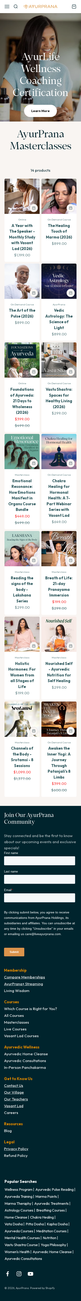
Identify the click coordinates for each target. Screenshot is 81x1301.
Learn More (40, 111)
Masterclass (22, 474)
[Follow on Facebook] (7, 1274)
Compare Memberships (24, 977)
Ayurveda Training (18, 1196)
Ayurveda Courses (18, 1231)
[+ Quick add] (34, 208)
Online (22, 219)
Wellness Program (18, 1189)
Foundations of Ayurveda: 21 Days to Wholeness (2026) (22, 401)
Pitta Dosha (35, 1224)
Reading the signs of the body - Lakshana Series (22, 589)
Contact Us (13, 1085)
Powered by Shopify (42, 1288)
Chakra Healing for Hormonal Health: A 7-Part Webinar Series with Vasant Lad (59, 498)
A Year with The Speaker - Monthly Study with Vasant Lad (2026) (22, 237)
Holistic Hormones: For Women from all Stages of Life (22, 675)
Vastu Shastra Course (21, 1245)
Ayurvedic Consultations (23, 1258)
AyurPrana (59, 304)
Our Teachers (16, 1099)
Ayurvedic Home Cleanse (52, 1252)
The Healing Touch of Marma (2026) (59, 231)
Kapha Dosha (57, 1224)
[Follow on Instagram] (19, 1274)
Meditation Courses (51, 1231)
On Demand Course (59, 219)
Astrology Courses (18, 1210)
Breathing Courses (50, 1210)
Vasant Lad (13, 1105)
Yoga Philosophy (53, 1245)
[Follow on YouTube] (30, 1274)
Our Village (14, 1092)
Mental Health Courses (22, 1237)
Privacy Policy (16, 1148)
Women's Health (17, 1252)
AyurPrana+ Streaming (23, 983)
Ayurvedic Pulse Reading (54, 1189)
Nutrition (49, 1237)
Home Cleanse (15, 1217)
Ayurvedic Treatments (51, 1203)
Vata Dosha (13, 1224)
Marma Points (46, 1196)
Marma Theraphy (17, 1203)
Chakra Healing (42, 1217)
